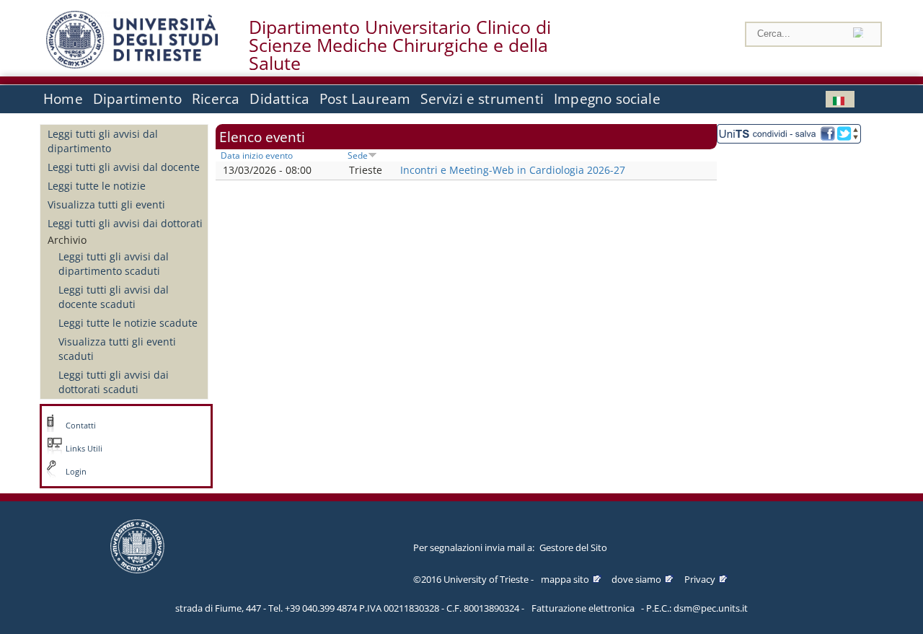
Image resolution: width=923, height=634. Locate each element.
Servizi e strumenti (482, 98)
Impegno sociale (607, 98)
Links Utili (84, 449)
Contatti (81, 426)
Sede (358, 155)
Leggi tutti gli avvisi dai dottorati (125, 223)
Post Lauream (364, 98)
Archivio (67, 240)
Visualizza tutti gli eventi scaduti (117, 349)
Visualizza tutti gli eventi (106, 204)
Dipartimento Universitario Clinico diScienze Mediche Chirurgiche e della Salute (400, 45)
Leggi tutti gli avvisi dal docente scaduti (113, 297)
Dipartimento (137, 98)
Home (63, 98)
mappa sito (565, 579)
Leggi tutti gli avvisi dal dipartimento (103, 141)
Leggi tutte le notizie (97, 186)
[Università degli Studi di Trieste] (132, 64)
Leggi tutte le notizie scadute (128, 323)
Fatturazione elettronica (583, 608)
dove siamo (636, 579)
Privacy (699, 579)
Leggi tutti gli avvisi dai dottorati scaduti (113, 382)
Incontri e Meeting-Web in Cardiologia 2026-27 (512, 170)
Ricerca (215, 98)
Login (76, 472)
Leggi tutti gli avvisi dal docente (124, 167)
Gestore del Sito (573, 547)
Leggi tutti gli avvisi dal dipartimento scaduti (113, 264)
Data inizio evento (257, 155)
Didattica (279, 98)
